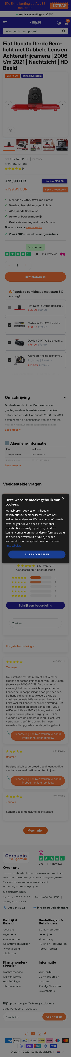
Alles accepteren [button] (37, 554)
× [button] (63, 498)
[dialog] (35, 528)
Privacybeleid (13, 545)
